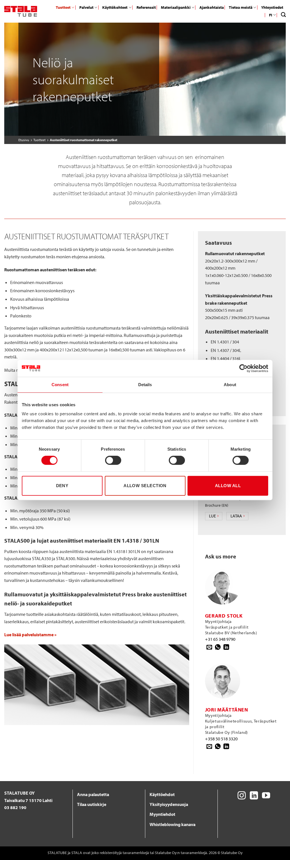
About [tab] (230, 384)
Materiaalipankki (176, 7)
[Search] (283, 15)
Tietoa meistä (240, 7)
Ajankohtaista (211, 7)
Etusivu (23, 140)
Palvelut (86, 7)
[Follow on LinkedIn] (254, 796)
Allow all (228, 485)
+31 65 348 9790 (220, 639)
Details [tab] (145, 384)
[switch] (113, 460)
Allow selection (145, 485)
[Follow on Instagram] (242, 796)
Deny (62, 485)
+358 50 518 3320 (221, 738)
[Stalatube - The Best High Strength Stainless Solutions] (20, 11)
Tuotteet (63, 7)
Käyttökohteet (114, 7)
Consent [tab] (60, 384)
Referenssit (146, 7)
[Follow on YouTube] (266, 796)
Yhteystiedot (272, 7)
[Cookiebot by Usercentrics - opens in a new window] (243, 368)
